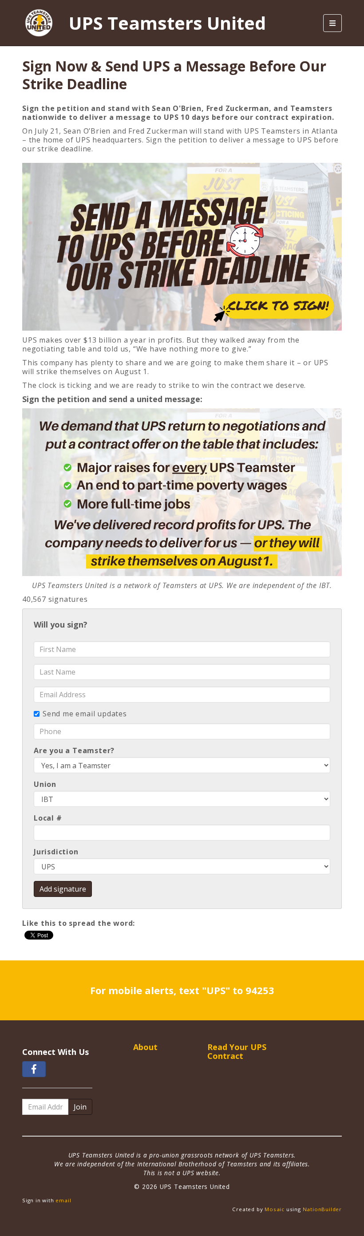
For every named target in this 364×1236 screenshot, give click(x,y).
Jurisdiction (56, 851)
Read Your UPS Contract (236, 1051)
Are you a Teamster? (74, 750)
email (63, 1200)
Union (45, 784)
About (145, 1047)
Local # (48, 817)
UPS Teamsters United (167, 23)
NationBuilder (322, 1209)
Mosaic (275, 1209)
